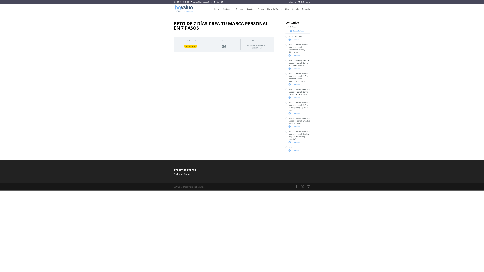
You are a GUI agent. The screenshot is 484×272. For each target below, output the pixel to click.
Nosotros (250, 9)
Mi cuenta (292, 2)
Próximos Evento (185, 170)
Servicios (226, 9)
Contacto (306, 9)
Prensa (261, 9)
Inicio (216, 9)
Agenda (295, 9)
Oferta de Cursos (274, 9)
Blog (287, 9)
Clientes (239, 9)
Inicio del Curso (291, 27)
